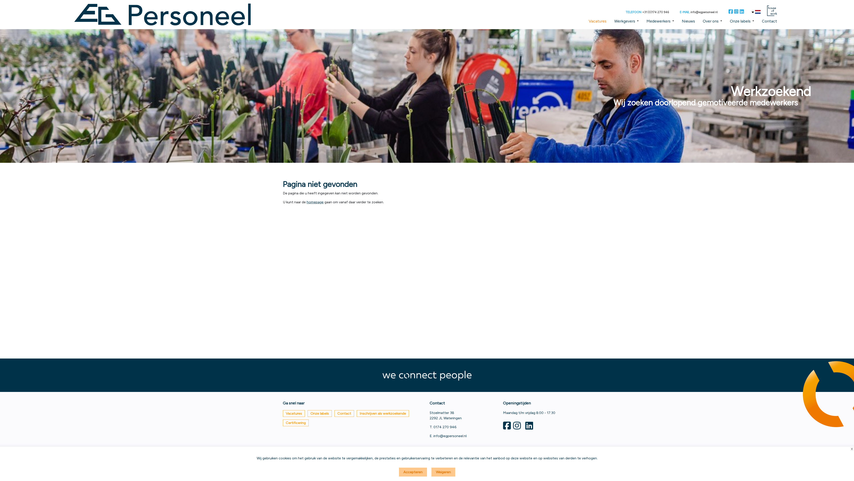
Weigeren (443, 472)
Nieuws (688, 21)
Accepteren (413, 472)
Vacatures (597, 21)
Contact (769, 21)
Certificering (296, 423)
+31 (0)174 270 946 (655, 12)
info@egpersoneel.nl (704, 12)
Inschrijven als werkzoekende (383, 413)
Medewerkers (659, 21)
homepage (315, 202)
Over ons (711, 21)
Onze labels (740, 21)
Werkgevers (624, 21)
